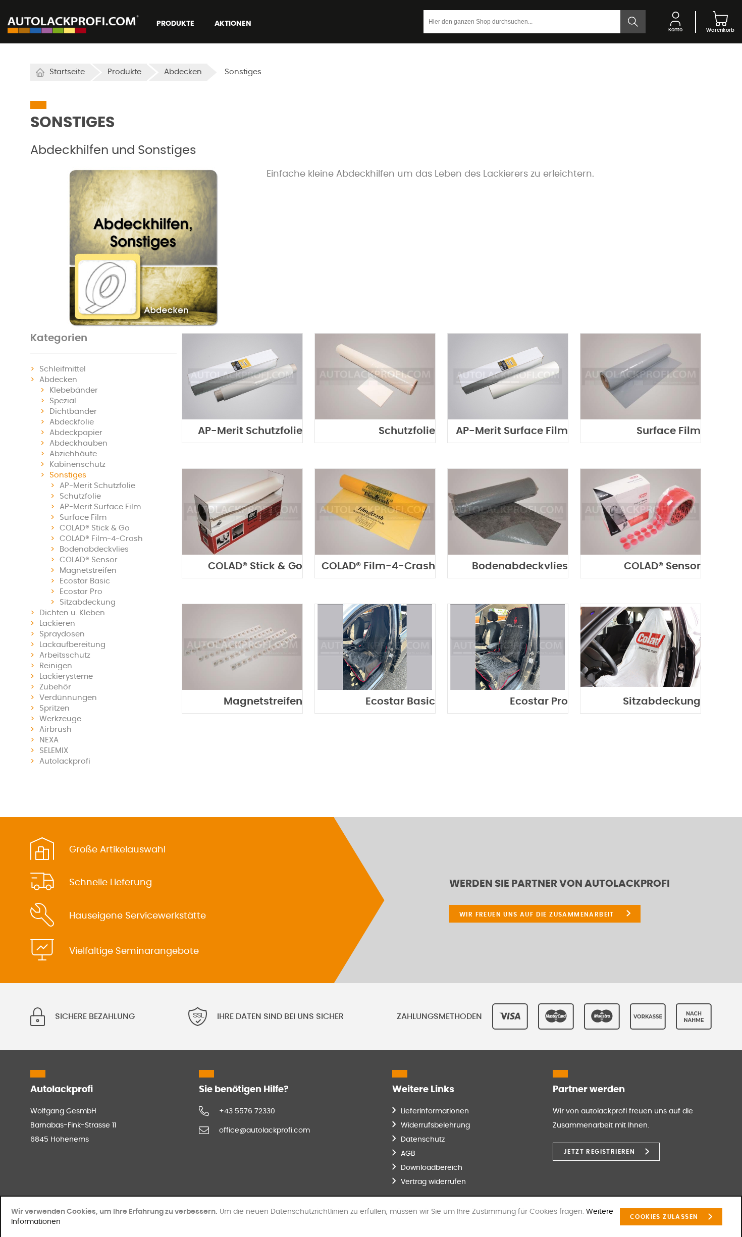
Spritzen (54, 708)
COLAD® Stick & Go (95, 528)
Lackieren (57, 623)
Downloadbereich (431, 1167)
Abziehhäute (73, 454)
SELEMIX (53, 751)
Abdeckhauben (78, 443)
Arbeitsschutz (64, 655)
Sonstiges (67, 475)
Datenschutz (423, 1139)
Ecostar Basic (85, 581)
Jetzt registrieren (599, 1152)
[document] (371, 1217)
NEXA (49, 740)
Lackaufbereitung (72, 645)
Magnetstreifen (88, 570)
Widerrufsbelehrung (435, 1125)
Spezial (62, 401)
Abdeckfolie (71, 422)
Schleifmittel (62, 369)
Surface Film (83, 517)
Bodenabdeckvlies (94, 549)
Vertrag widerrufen (433, 1182)
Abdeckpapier (75, 433)
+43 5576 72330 (247, 1111)
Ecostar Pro (81, 592)
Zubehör (55, 687)
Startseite (67, 72)
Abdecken (183, 72)
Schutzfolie (80, 496)
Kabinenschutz (77, 464)
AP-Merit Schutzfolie (97, 486)
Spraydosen (62, 634)
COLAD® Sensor (89, 560)
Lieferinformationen (435, 1111)
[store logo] (73, 21)
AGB (408, 1153)
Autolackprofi (64, 761)
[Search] (633, 21)
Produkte (124, 72)
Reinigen (55, 666)
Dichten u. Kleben (72, 613)
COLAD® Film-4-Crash (101, 539)
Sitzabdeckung (88, 602)
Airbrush (55, 729)
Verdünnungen (68, 698)
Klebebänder (73, 390)
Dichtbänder (73, 411)
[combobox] (521, 21)
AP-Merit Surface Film (100, 507)
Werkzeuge (60, 719)
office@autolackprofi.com (264, 1130)
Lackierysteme (66, 676)
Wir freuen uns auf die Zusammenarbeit (537, 914)
